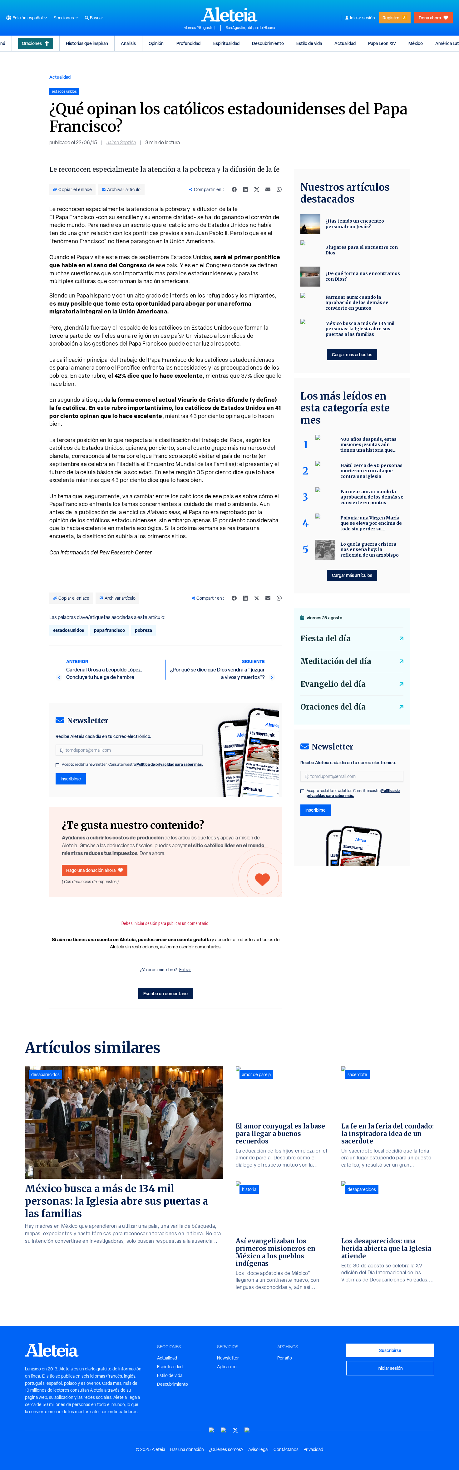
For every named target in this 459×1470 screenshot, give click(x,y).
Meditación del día (335, 661)
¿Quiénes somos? (226, 1449)
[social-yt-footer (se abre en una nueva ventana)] (212, 1430)
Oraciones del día (333, 707)
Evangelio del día (333, 684)
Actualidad (345, 43)
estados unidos (68, 630)
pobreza (143, 630)
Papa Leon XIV (382, 43)
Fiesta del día (325, 638)
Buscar (96, 18)
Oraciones (32, 43)
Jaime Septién (121, 142)
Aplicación (227, 1366)
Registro (391, 18)
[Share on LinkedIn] (245, 189)
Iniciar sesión (362, 18)
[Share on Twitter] (256, 189)
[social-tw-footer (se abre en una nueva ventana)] (235, 1430)
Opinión (156, 43)
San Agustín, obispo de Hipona (250, 27)
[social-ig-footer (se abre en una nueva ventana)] (247, 1430)
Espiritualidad (226, 43)
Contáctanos (286, 1449)
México (415, 43)
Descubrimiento (268, 43)
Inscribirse (71, 779)
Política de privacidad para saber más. (169, 764)
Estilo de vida (309, 43)
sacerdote (357, 1074)
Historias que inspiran (87, 43)
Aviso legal (258, 1449)
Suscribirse (390, 1350)
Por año (284, 1358)
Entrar (185, 969)
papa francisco (109, 630)
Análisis (128, 43)
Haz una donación (187, 1449)
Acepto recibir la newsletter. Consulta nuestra (132, 764)
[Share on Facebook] (234, 189)
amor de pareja (256, 1074)
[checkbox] (57, 765)
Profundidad (188, 43)
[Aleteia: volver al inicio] (229, 14)
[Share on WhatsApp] (279, 189)
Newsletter (228, 1358)
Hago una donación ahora (91, 870)
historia (249, 1189)
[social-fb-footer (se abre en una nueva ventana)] (223, 1430)
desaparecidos (45, 1074)
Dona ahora (430, 18)
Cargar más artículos (352, 354)
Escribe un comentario (165, 993)
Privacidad (313, 1449)
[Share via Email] (267, 189)
